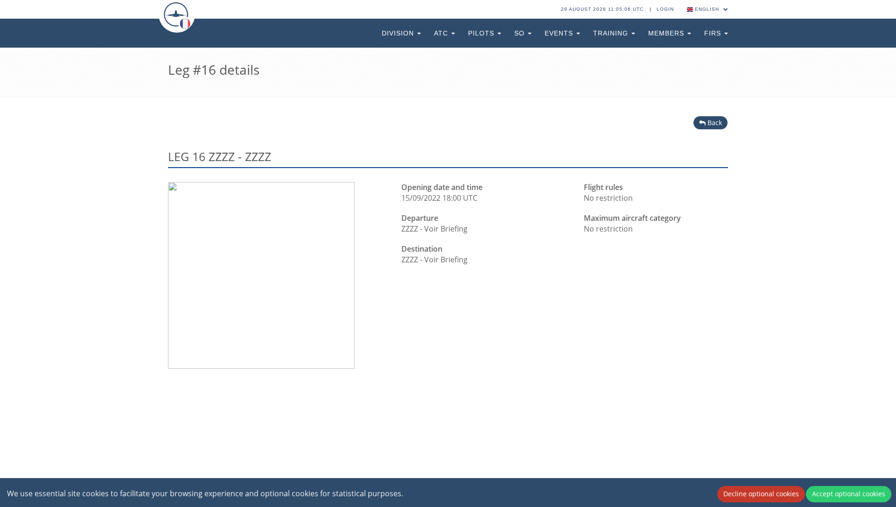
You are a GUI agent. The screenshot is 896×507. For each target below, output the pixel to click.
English (707, 9)
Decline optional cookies (761, 493)
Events (560, 33)
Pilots (482, 33)
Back (714, 122)
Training (611, 33)
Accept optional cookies (848, 493)
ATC (442, 33)
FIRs (713, 33)
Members (667, 33)
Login (665, 9)
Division (399, 33)
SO (520, 33)
